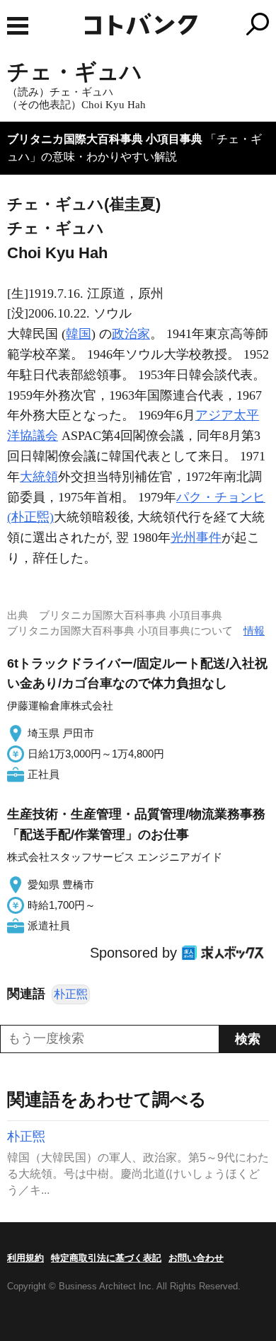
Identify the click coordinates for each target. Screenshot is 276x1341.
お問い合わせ (196, 1258)
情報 (254, 631)
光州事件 (196, 537)
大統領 (39, 477)
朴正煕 (71, 994)
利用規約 (25, 1258)
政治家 (131, 334)
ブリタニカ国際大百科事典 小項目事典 (104, 139)
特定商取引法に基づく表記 (106, 1258)
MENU (17, 26)
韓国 (78, 334)
